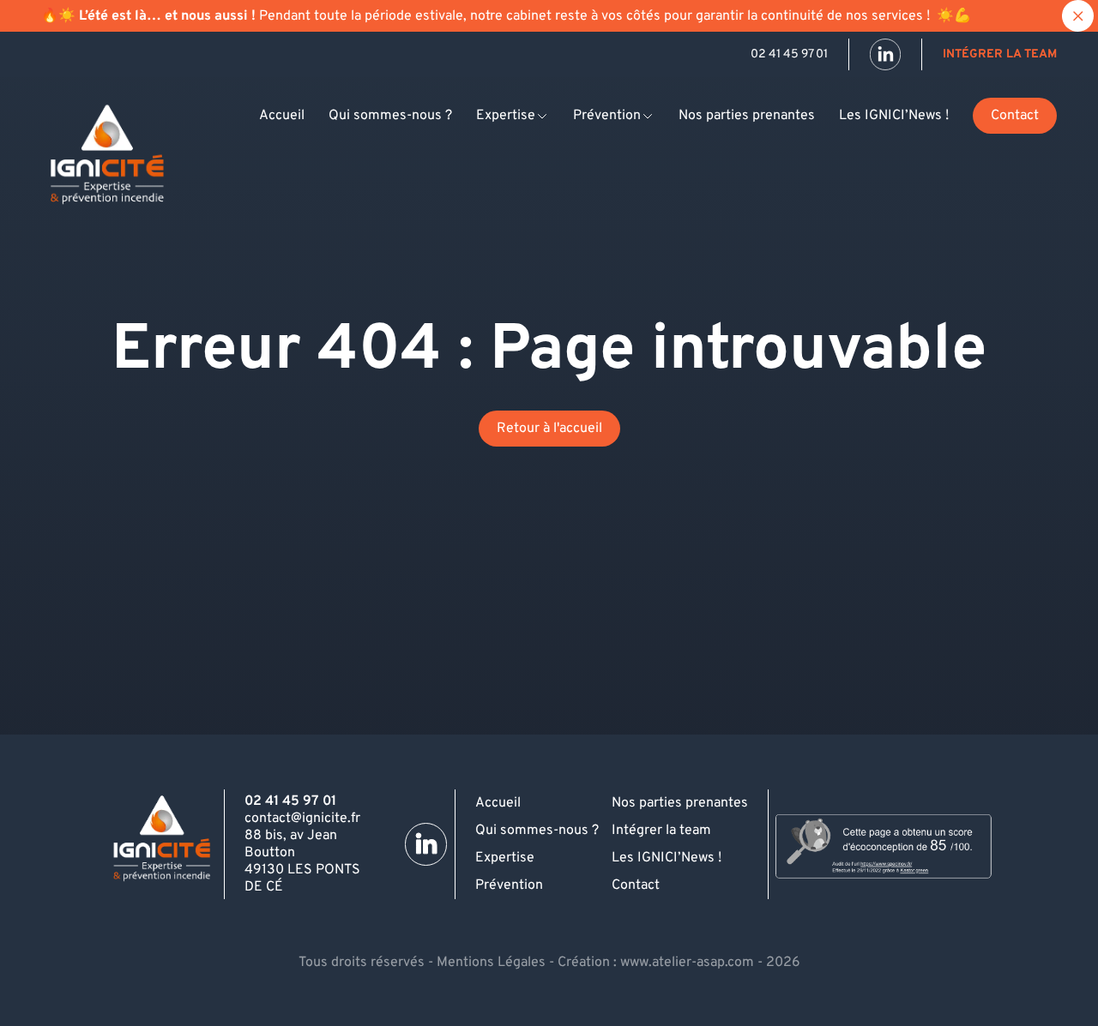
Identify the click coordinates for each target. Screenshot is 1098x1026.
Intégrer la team (1000, 54)
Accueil (282, 115)
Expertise (505, 115)
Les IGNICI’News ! (894, 115)
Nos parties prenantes (747, 115)
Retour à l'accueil (549, 428)
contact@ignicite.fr (302, 818)
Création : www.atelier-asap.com (656, 962)
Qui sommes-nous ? (390, 115)
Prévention (607, 115)
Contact (1015, 115)
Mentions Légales (491, 962)
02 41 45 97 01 (789, 54)
